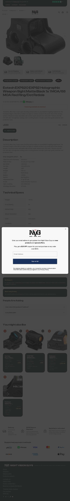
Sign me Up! (35, 261)
